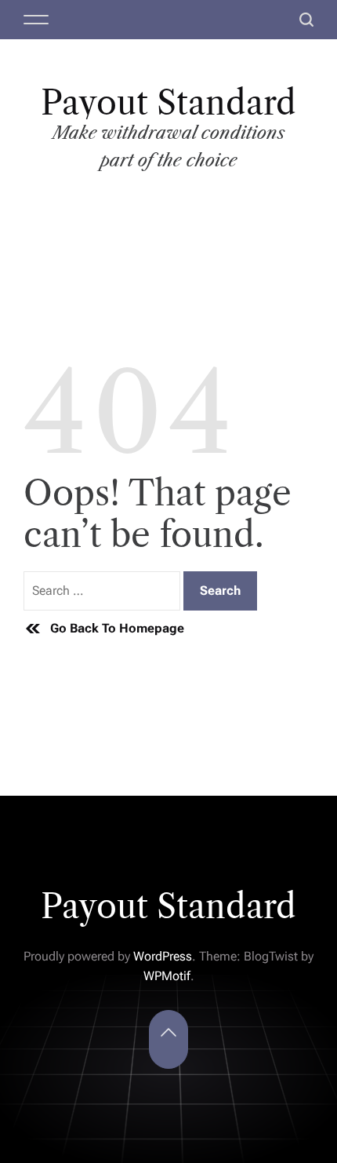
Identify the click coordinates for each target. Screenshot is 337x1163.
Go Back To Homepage (117, 628)
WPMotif (166, 975)
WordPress (162, 956)
